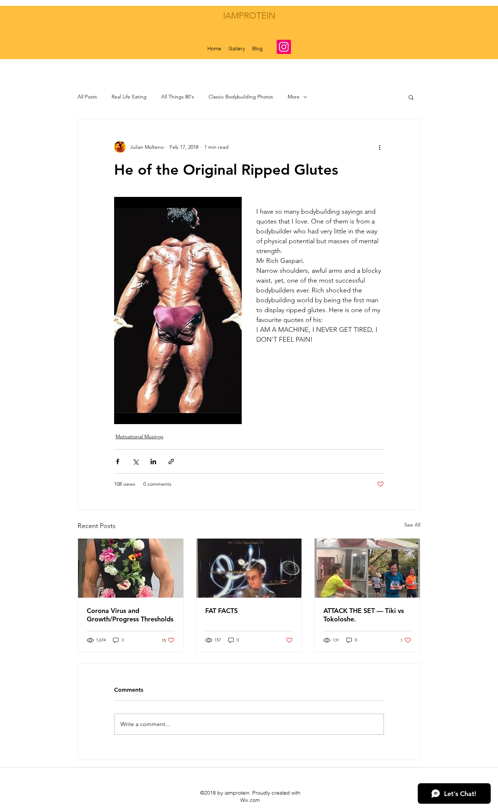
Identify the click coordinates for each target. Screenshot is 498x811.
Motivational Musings (139, 436)
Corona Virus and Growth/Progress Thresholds (130, 614)
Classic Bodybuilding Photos (241, 96)
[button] (411, 97)
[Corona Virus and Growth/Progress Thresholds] (130, 568)
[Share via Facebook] (117, 461)
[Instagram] (284, 47)
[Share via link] (171, 461)
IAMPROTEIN (249, 15)
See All (412, 524)
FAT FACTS (221, 610)
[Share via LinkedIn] (153, 461)
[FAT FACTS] (249, 568)
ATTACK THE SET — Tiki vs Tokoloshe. (363, 614)
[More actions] (379, 147)
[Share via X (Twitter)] (135, 461)
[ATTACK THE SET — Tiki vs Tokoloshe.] (367, 568)
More (294, 96)
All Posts (87, 96)
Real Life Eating (129, 96)
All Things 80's (177, 96)
